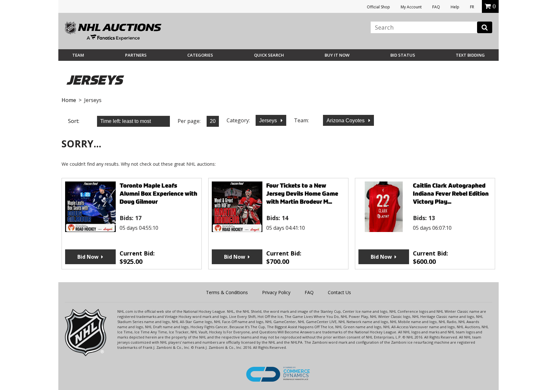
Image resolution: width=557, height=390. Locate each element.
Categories (200, 55)
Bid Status (402, 55)
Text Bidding (470, 55)
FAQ (436, 7)
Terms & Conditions (227, 292)
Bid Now (88, 256)
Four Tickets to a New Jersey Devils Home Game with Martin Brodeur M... (302, 193)
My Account (411, 7)
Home (69, 100)
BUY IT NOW (337, 55)
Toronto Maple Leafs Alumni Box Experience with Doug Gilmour (158, 193)
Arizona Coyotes (346, 120)
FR (472, 7)
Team (78, 55)
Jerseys (268, 120)
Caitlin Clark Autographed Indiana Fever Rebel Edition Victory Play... (451, 193)
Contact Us (339, 292)
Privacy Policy (276, 292)
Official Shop (378, 7)
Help (455, 7)
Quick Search (269, 55)
